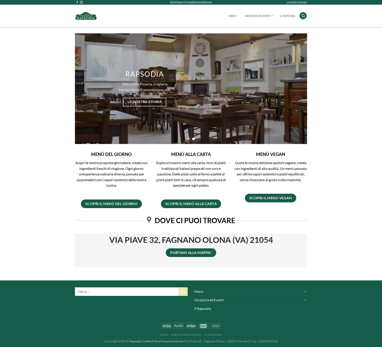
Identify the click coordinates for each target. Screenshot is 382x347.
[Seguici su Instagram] (81, 2)
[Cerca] (303, 15)
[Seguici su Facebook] (77, 2)
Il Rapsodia (287, 15)
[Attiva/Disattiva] (305, 291)
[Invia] (183, 291)
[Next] (297, 89)
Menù (232, 15)
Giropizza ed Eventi (258, 15)
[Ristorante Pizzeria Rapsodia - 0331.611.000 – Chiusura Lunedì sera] (109, 16)
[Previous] (85, 89)
